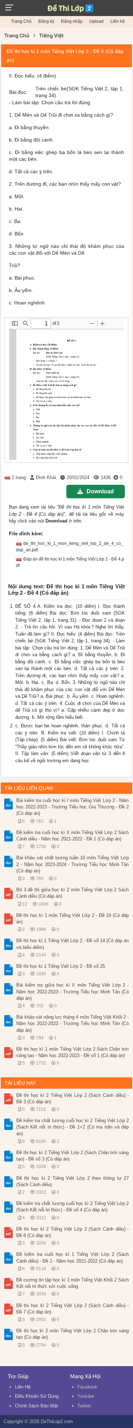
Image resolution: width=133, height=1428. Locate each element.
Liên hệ (117, 21)
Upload (96, 21)
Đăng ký (46, 21)
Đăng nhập (72, 21)
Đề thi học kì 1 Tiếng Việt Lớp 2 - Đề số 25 (60, 966)
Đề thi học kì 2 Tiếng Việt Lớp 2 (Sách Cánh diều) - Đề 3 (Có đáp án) (72, 1098)
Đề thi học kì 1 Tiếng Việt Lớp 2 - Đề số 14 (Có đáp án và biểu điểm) (72, 944)
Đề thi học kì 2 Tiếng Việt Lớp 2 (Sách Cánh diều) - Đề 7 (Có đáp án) (72, 1309)
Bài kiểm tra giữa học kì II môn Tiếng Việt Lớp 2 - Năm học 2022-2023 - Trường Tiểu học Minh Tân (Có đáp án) (72, 991)
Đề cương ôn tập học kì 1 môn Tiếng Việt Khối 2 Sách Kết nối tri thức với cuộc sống (72, 1283)
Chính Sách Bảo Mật (36, 1405)
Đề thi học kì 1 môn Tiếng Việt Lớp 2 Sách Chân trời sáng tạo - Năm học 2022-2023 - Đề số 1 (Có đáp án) (72, 1052)
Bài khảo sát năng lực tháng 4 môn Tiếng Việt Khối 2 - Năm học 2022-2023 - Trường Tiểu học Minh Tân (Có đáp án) (72, 1023)
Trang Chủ (21, 21)
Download (100, 491)
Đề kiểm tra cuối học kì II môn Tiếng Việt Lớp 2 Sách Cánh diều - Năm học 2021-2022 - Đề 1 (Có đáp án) (72, 836)
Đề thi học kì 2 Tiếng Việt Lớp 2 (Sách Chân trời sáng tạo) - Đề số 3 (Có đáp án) (72, 1156)
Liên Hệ (23, 1387)
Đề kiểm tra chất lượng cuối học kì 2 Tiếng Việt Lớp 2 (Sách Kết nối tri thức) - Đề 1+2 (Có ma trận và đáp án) (72, 1127)
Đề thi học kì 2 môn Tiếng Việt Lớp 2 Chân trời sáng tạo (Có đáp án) (72, 1334)
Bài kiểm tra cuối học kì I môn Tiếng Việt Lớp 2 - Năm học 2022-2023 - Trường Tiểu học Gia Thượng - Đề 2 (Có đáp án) (72, 807)
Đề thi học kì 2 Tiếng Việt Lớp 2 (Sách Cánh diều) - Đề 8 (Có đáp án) (72, 1232)
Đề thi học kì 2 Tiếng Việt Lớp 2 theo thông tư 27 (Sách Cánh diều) (72, 1181)
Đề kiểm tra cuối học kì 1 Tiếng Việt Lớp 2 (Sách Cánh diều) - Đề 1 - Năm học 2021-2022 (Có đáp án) (72, 1257)
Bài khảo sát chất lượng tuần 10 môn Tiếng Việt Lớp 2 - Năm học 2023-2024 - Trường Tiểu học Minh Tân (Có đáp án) (72, 864)
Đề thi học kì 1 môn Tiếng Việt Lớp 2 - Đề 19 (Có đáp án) (72, 918)
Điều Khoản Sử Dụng (37, 1396)
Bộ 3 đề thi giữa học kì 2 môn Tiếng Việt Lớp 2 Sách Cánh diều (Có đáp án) (72, 893)
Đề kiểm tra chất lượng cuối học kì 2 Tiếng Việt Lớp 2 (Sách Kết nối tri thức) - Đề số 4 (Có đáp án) (72, 1206)
